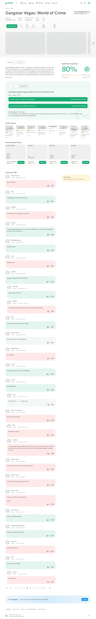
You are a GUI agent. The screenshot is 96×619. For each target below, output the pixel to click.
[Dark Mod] (84, 3)
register (71, 179)
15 (49, 588)
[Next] (93, 43)
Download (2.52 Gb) (79, 106)
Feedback (8, 609)
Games (7, 8)
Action (12, 8)
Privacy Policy (42, 609)
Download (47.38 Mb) (78, 99)
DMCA (23, 609)
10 (43, 588)
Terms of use (16, 609)
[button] (89, 615)
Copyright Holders (31, 609)
